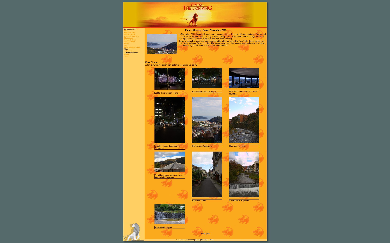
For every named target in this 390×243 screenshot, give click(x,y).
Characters (128, 38)
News (126, 31)
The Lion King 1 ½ (131, 36)
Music (126, 43)
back (203, 234)
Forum (126, 54)
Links (126, 56)
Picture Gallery (130, 40)
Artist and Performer (132, 47)
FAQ (126, 45)
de (137, 29)
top (208, 234)
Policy (212, 240)
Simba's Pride (129, 34)
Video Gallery (129, 42)
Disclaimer (204, 240)
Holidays (129, 51)
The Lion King (129, 32)
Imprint (197, 240)
